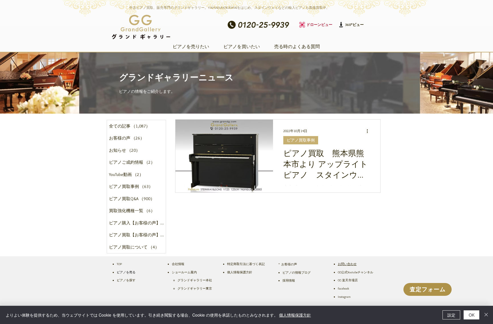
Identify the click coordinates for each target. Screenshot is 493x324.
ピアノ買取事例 (301, 140)
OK (471, 315)
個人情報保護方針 (295, 315)
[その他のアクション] (369, 131)
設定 (451, 315)
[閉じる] (486, 314)
